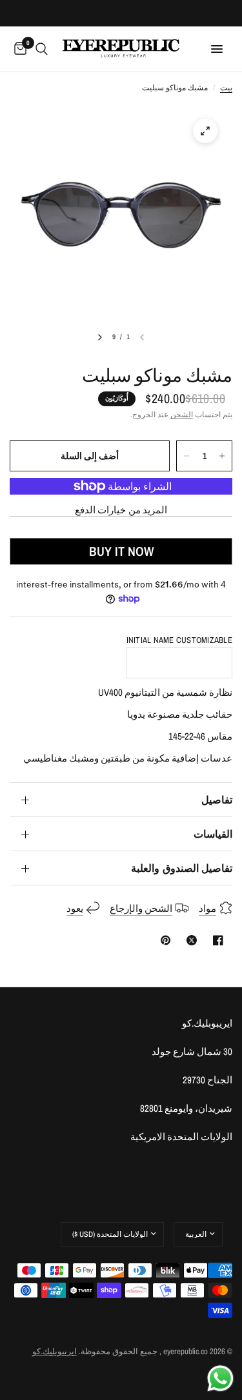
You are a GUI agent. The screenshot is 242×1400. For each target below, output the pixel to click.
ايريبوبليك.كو (54, 1351)
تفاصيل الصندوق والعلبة (181, 868)
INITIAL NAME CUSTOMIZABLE (179, 640)
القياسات (213, 834)
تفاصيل (216, 800)
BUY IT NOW (121, 551)
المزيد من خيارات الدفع (121, 509)
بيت (226, 88)
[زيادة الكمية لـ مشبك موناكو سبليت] (222, 456)
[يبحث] (41, 49)
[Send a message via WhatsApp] (220, 1378)
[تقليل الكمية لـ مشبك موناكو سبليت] (186, 456)
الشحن (181, 414)
